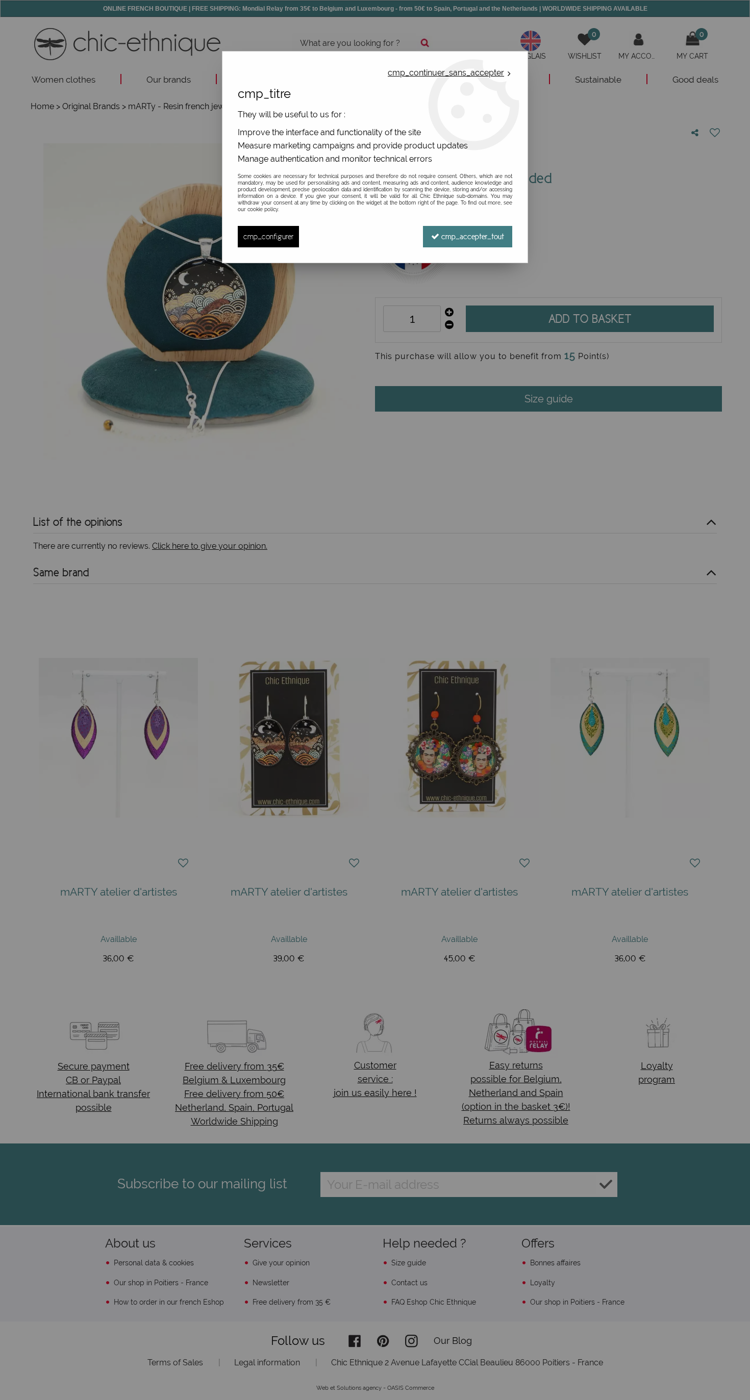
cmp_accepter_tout (471, 236)
